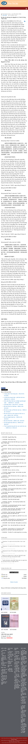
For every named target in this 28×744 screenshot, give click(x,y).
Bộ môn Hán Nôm (8, 420)
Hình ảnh (4, 665)
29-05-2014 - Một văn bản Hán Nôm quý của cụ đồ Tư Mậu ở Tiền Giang (13, 442)
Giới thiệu (4, 648)
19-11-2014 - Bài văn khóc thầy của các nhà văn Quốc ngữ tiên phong (13, 493)
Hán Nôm (5, 15)
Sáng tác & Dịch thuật (10, 662)
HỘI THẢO (23, 648)
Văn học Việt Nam (16, 666)
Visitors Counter (14, 582)
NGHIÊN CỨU (16, 649)
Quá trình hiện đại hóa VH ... (23, 694)
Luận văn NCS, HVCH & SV (17, 676)
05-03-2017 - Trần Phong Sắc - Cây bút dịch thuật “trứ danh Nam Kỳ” (13, 486)
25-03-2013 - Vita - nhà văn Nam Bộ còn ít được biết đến (13, 526)
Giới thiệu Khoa (8, 404)
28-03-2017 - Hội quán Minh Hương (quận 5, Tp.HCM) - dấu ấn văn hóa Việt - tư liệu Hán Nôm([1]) (13, 453)
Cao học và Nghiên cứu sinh (4, 683)
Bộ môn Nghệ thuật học (10, 417)
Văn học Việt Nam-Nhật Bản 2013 (23, 720)
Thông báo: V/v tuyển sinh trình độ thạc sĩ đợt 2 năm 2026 (13, 547)
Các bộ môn (3, 653)
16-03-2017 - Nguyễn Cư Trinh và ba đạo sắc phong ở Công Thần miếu (13, 456)
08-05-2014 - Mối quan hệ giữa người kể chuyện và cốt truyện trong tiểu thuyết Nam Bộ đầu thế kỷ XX (13, 482)
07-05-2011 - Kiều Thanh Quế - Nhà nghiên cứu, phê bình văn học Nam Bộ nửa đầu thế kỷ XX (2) (13, 509)
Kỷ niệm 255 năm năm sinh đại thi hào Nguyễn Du (17, 686)
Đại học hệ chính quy (4, 670)
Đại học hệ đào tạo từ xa (4, 676)
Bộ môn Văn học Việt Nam (10, 406)
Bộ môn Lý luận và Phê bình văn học (13, 410)
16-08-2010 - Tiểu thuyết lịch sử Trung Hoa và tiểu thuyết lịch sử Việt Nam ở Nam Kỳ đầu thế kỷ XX (12, 529)
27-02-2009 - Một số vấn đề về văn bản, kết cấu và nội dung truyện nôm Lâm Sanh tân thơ (13, 463)
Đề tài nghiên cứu (16, 680)
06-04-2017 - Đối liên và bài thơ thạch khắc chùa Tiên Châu (13, 449)
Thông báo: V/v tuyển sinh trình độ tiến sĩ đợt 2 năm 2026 (13, 542)
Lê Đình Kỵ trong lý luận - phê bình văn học (14, 397)
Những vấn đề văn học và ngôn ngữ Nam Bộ (24, 684)
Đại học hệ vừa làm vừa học (4, 673)
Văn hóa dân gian (16, 656)
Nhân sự (4, 655)
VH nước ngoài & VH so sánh (16, 663)
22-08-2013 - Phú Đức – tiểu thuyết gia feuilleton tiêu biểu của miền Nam (13, 502)
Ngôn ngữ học (16, 653)
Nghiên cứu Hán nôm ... (24, 697)
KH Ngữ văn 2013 (23, 729)
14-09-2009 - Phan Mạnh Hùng (9, 439)
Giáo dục (17, 674)
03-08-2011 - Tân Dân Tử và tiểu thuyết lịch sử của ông (14, 532)
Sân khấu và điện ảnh (16, 668)
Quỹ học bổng (10, 657)
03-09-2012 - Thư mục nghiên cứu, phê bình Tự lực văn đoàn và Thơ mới (14, 516)
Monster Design (14, 739)
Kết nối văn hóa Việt (17, 682)
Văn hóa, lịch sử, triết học (16, 671)
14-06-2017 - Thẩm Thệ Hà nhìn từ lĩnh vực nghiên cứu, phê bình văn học (14, 476)
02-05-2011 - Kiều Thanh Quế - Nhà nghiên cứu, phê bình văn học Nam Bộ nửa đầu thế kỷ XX (13, 513)
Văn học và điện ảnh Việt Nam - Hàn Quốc (24, 663)
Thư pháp (11, 671)
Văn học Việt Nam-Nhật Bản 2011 (23, 707)
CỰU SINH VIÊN (10, 649)
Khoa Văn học (3, 651)
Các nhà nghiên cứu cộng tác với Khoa (4, 658)
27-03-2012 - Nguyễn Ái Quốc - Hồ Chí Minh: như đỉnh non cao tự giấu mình (13, 473)
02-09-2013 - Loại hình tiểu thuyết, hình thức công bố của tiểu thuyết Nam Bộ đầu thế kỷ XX (13, 506)
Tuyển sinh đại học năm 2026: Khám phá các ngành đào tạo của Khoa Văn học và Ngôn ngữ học (14, 561)
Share (3, 388)
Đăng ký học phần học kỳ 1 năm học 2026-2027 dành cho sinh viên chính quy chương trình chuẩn (13, 556)
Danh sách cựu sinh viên (11, 655)
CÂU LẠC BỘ (10, 666)
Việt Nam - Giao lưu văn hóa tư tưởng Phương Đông (24, 689)
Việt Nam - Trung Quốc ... (23, 703)
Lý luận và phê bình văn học (17, 659)
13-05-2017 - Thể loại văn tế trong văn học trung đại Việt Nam (14, 446)
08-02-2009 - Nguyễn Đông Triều (9, 437)
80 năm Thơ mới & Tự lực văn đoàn (23, 716)
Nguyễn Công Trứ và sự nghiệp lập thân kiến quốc (24, 675)
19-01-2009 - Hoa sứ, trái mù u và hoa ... (11, 470)
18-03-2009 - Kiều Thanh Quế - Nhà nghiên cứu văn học (14, 522)
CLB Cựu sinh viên (10, 652)
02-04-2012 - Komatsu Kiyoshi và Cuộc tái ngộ (12, 479)
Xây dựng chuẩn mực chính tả (23, 711)
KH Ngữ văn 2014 (23, 732)
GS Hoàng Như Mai (23, 727)
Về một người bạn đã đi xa (10, 422)
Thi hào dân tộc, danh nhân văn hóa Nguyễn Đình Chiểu (24, 652)
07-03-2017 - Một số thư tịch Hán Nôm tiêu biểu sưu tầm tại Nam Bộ (13, 460)
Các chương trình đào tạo (4, 663)
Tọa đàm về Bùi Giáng (23, 724)
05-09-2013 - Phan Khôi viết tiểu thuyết (10, 499)
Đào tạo (3, 667)
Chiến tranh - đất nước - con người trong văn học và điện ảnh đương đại (24, 668)
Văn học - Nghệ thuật (10, 669)
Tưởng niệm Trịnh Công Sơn (11, 393)
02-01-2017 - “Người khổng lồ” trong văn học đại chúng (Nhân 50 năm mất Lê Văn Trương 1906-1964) (13, 496)
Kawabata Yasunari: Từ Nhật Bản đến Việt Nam (24, 658)
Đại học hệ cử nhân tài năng (4, 679)
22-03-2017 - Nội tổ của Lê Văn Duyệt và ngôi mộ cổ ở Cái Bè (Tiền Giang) (13, 467)
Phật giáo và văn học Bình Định (23, 680)
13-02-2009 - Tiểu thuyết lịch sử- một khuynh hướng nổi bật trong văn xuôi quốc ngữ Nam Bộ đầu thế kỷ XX (14, 520)
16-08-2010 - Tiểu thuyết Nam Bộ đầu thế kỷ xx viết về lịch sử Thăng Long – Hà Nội (13, 489)
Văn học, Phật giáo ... (23, 700)
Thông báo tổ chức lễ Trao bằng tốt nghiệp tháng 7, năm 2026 (14, 551)
